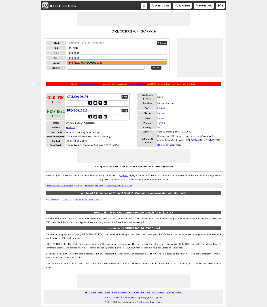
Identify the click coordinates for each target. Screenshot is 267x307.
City (56, 58)
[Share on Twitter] (100, 103)
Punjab (160, 118)
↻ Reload (162, 43)
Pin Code (145, 292)
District (56, 53)
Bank (56, 43)
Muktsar (161, 108)
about (107, 297)
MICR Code (104, 292)
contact (115, 297)
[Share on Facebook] (90, 103)
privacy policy (146, 297)
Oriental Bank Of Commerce (89, 84)
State (56, 48)
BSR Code (134, 292)
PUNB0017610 (77, 110)
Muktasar (70, 127)
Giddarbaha (53, 199)
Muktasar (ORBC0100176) (119, 185)
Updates (124, 175)
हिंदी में (220, 5)
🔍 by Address (182, 5)
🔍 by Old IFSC (204, 5)
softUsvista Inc (146, 302)
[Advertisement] (133, 19)
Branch (56, 63)
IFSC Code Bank (63, 6)
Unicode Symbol (174, 292)
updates (158, 297)
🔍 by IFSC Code (160, 5)
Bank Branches (119, 292)
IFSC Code (90, 292)
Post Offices (158, 292)
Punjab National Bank (136, 84)
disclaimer (126, 297)
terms (135, 297)
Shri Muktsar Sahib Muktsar (87, 199)
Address (56, 68)
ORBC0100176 (77, 96)
